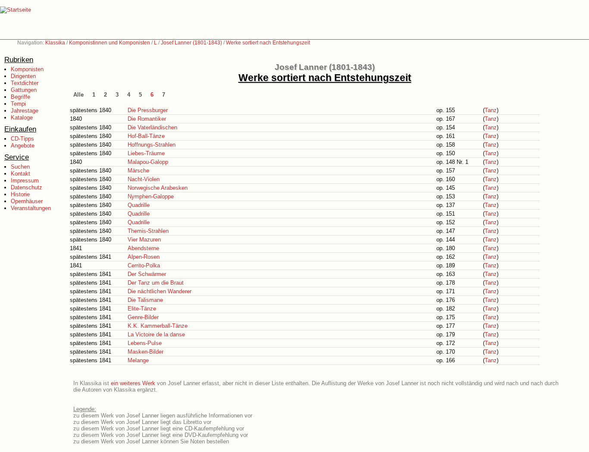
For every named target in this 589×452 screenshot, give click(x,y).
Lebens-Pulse (145, 343)
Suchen (20, 166)
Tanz (491, 110)
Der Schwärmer (147, 274)
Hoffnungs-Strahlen (151, 144)
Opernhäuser (27, 201)
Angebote (22, 145)
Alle (78, 94)
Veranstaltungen (31, 208)
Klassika (55, 43)
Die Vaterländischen (152, 127)
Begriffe (20, 97)
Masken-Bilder (145, 351)
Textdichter (24, 83)
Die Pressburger (148, 110)
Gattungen (24, 90)
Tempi (18, 103)
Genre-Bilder (143, 317)
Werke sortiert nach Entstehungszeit (268, 43)
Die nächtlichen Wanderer (159, 291)
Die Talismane (145, 300)
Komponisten (27, 69)
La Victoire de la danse (156, 334)
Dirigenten (23, 76)
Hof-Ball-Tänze (146, 136)
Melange (138, 360)
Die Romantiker (147, 119)
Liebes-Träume (146, 153)
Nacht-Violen (144, 179)
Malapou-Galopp (148, 162)
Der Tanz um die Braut (156, 282)
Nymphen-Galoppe (151, 196)
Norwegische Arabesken (158, 188)
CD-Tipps (22, 138)
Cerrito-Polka (144, 265)
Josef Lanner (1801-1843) (191, 43)
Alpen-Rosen (144, 257)
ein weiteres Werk (133, 383)
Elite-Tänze (142, 308)
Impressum (25, 180)
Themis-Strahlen (148, 231)
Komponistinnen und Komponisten (109, 43)
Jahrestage (24, 110)
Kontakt (20, 173)
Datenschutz (26, 187)
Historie (20, 194)
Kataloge (22, 117)
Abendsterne (143, 248)
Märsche (138, 170)
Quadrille (139, 205)
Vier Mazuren (144, 239)
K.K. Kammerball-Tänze (158, 326)
